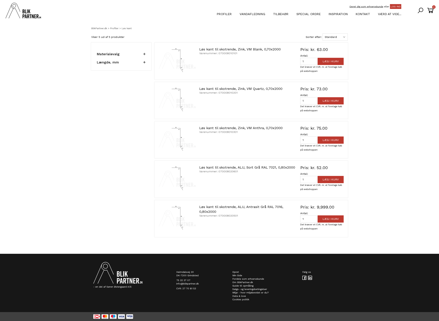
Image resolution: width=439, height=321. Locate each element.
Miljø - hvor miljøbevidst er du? (250, 292)
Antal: (304, 55)
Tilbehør (280, 14)
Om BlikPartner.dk (242, 282)
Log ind (396, 6)
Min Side (237, 275)
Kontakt (363, 14)
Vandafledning (252, 14)
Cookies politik (240, 299)
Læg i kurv (331, 61)
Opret (235, 272)
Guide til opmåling (242, 285)
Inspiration (338, 14)
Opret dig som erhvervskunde (366, 6)
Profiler (224, 14)
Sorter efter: (314, 37)
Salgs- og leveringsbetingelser (249, 289)
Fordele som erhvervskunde (248, 278)
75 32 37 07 (183, 280)
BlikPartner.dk (99, 28)
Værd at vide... (389, 14)
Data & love (239, 296)
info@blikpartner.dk (187, 283)
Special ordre (308, 14)
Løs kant (127, 28)
